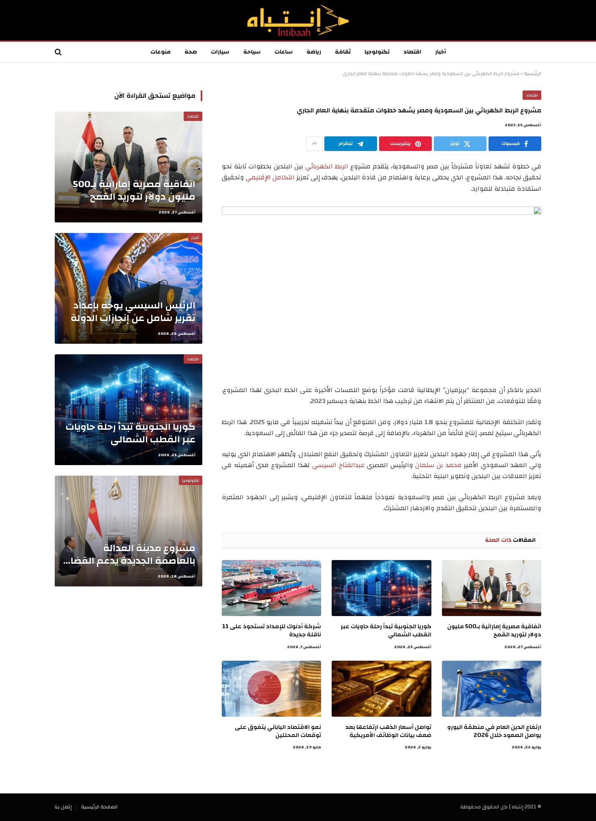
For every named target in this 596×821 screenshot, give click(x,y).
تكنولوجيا (377, 52)
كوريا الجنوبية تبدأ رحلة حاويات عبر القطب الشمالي (386, 631)
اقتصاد (412, 52)
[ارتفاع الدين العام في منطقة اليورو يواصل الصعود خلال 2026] (491, 689)
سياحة (252, 52)
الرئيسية (532, 73)
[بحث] (59, 52)
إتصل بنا (63, 807)
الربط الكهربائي (326, 166)
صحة (190, 52)
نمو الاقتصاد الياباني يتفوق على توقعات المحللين (278, 731)
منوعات (160, 52)
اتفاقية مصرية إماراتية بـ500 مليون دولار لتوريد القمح (494, 631)
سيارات (220, 52)
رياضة (314, 52)
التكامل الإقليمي (270, 177)
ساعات (283, 52)
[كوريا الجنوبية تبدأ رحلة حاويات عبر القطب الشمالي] (381, 588)
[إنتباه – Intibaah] (298, 20)
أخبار (440, 52)
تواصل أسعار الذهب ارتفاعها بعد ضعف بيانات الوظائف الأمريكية (388, 731)
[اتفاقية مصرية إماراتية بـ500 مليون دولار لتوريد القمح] (491, 588)
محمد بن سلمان (438, 465)
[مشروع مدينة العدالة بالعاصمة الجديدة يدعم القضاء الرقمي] (128, 531)
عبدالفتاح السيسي (338, 465)
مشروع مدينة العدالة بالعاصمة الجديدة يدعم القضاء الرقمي (130, 554)
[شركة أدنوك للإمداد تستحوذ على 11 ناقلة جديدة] (271, 588)
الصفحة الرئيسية (99, 807)
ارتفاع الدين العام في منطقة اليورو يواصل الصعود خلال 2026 (494, 731)
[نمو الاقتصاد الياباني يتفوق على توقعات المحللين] (271, 689)
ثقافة (343, 52)
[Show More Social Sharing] (314, 143)
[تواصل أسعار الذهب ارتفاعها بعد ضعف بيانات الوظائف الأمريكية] (381, 689)
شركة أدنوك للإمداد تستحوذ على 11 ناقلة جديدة (271, 631)
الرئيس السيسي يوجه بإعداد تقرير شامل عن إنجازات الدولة (133, 312)
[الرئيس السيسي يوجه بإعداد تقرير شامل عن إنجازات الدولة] (128, 288)
